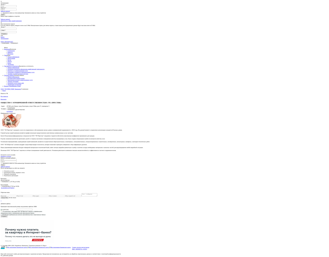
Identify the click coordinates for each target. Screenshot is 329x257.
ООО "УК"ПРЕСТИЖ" (8, 89)
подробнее (10, 111)
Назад (4, 90)
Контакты (10, 54)
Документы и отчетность (11, 66)
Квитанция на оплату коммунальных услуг (20, 80)
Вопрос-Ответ (8, 86)
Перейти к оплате (6, 156)
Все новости (4, 96)
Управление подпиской (14, 84)
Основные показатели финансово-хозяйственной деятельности (26, 69)
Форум (10, 61)
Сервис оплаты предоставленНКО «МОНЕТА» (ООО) (80, 248)
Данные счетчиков (13, 81)
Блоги (9, 63)
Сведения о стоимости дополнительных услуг (21, 72)
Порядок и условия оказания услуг (18, 70)
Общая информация (13, 57)
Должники (11, 64)
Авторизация (4, 38)
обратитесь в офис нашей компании (11, 21)
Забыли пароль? (5, 11)
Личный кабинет (9, 75)
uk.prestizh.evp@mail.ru (7, 188)
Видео (9, 60)
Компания (7, 49)
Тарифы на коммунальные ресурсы (18, 74)
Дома (5, 55)
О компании (11, 50)
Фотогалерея (11, 58)
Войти (2, 37)
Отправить (4, 216)
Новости (10, 52)
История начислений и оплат (16, 78)
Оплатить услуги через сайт (16, 83)
